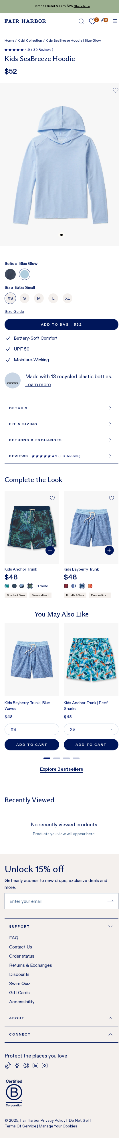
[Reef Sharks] (7, 586)
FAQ (13, 937)
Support (19, 926)
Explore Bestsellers (61, 769)
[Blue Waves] (82, 586)
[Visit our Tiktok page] (8, 1065)
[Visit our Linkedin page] (35, 1065)
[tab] (46, 758)
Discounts (19, 974)
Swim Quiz (19, 983)
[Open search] (81, 21)
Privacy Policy (53, 1120)
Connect (20, 1034)
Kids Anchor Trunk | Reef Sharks (86, 705)
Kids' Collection (30, 40)
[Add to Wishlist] (115, 90)
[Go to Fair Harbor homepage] (25, 21)
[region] (61, 689)
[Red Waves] (66, 586)
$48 (9, 716)
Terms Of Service (20, 1126)
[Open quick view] (50, 550)
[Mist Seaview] (21, 586)
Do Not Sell (79, 1120)
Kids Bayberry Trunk (81, 569)
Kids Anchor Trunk (21, 569)
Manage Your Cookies (58, 1126)
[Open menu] (115, 21)
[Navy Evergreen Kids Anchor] (30, 586)
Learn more (38, 384)
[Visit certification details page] (61, 1093)
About (17, 1018)
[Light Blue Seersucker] (73, 586)
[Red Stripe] (14, 586)
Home (9, 40)
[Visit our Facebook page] (17, 1065)
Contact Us (20, 947)
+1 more (42, 586)
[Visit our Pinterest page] (26, 1065)
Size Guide (14, 311)
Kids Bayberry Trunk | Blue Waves (27, 705)
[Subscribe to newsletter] (110, 901)
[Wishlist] (92, 21)
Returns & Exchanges (30, 965)
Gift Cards (19, 992)
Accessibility (22, 1001)
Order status (21, 956)
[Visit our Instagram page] (44, 1065)
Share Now (82, 6)
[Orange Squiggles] (90, 586)
